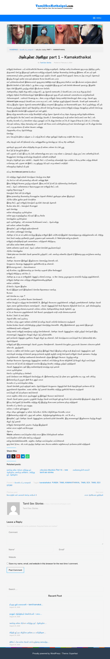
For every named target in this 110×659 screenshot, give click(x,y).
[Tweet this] (13, 456)
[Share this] (9, 456)
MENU (98, 18)
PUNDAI (55, 482)
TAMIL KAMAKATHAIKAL (69, 482)
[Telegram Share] (23, 456)
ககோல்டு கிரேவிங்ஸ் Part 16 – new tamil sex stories (54, 471)
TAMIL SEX (85, 482)
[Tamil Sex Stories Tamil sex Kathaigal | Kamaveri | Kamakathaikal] (55, 5)
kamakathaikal (45, 482)
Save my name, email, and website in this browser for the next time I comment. (43, 563)
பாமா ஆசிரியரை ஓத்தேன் (94, 493)
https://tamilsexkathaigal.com (58, 503)
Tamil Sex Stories (33, 503)
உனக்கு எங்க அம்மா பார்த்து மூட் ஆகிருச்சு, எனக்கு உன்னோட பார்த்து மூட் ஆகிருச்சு (21, 472)
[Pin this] (18, 456)
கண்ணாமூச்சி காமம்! (81, 469)
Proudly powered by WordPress (46, 653)
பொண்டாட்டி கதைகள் (23, 482)
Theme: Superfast (70, 653)
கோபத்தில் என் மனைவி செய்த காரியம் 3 (22, 493)
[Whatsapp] (27, 456)
